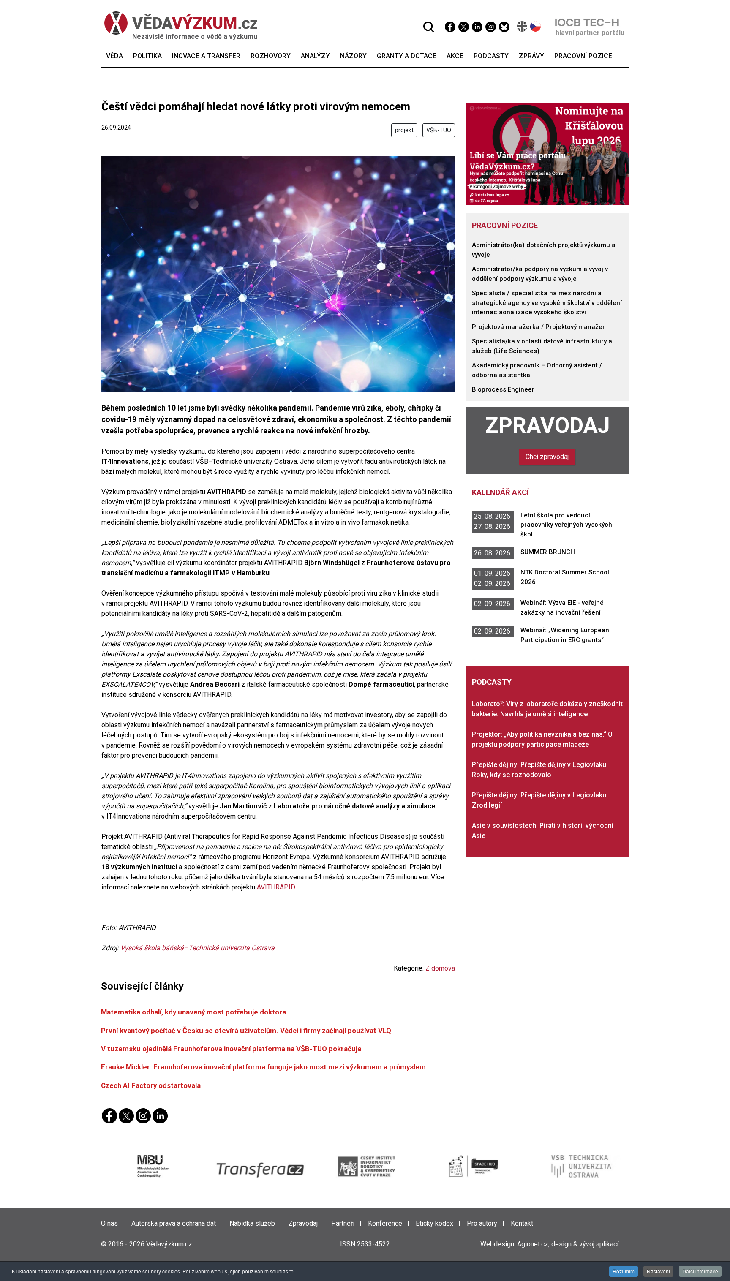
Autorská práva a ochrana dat (173, 1223)
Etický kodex (434, 1223)
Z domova (440, 968)
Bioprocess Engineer (503, 389)
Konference (385, 1223)
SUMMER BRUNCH (547, 552)
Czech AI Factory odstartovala (151, 1085)
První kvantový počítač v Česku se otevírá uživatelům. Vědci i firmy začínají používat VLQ (246, 1030)
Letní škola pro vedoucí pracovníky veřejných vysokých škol (566, 524)
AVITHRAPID (276, 887)
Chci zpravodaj (547, 457)
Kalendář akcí (500, 492)
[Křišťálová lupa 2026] (547, 154)
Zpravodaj (547, 425)
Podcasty (492, 681)
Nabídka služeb (252, 1223)
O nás (109, 1223)
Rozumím (624, 1271)
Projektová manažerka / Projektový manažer (538, 327)
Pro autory (482, 1223)
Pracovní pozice (505, 225)
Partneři (342, 1223)
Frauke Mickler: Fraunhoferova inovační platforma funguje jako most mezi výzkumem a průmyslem (263, 1067)
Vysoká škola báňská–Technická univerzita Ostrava (197, 948)
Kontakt (522, 1223)
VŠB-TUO (438, 130)
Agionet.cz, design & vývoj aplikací (567, 1244)
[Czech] (536, 26)
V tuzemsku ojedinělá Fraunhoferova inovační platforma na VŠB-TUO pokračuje (231, 1048)
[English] (522, 26)
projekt (404, 130)
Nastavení (658, 1271)
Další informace (700, 1271)
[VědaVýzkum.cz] (180, 23)
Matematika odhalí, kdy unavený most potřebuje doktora (193, 1012)
